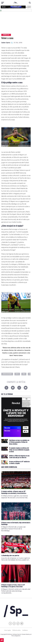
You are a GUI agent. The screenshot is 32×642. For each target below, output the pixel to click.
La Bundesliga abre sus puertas (10, 555)
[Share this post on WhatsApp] (19, 388)
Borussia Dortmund (7, 374)
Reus (24, 374)
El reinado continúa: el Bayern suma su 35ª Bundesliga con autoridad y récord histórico (13, 492)
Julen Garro (5, 43)
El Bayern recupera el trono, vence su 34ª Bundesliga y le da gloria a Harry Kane (13, 586)
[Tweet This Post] (6, 388)
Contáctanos (25, 630)
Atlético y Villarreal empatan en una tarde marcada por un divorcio (19, 457)
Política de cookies (16, 630)
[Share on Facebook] (13, 388)
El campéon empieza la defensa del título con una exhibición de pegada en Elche (19, 450)
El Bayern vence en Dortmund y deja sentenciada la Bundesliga (15, 524)
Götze (17, 374)
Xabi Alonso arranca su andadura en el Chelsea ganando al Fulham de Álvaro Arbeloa (19, 442)
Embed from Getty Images (7, 126)
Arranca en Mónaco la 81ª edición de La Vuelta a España (19, 462)
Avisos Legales (7, 630)
